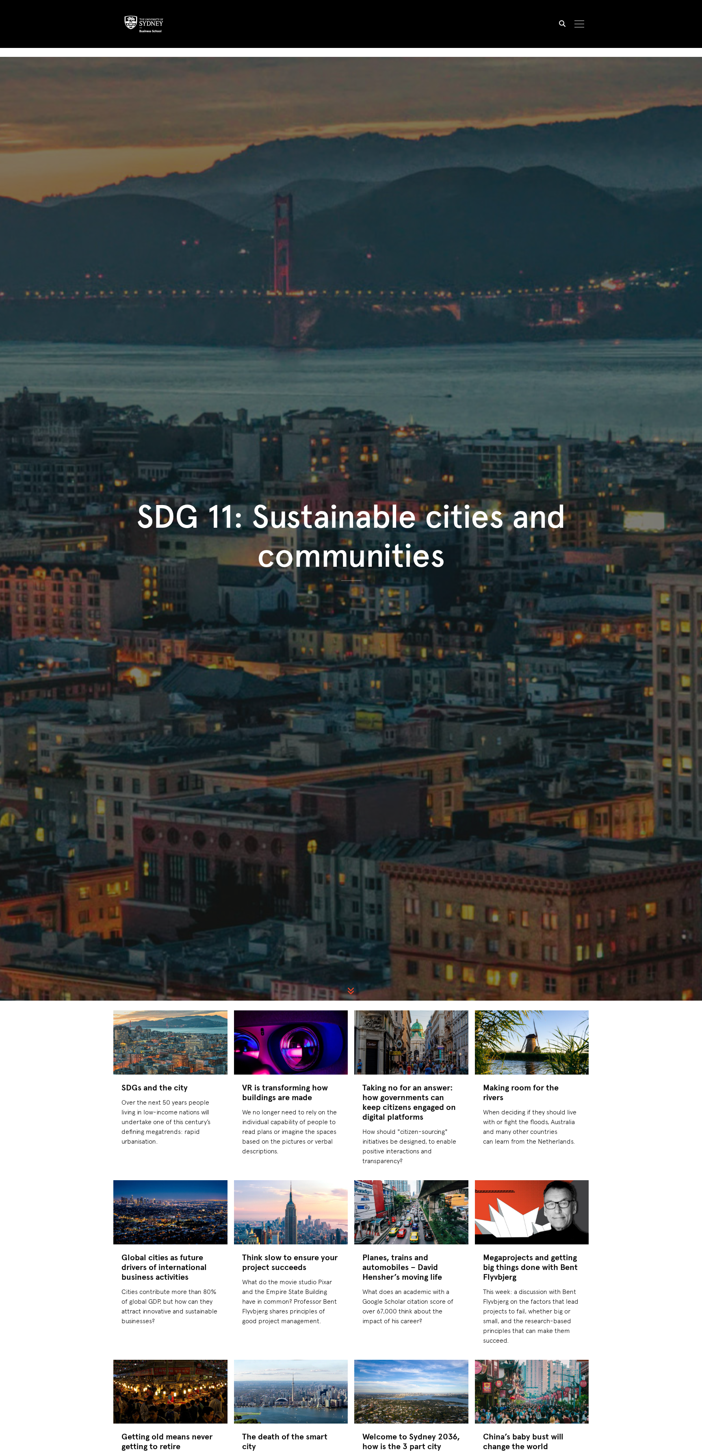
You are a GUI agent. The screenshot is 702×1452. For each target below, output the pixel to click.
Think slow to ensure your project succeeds (290, 1262)
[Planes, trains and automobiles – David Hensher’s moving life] (411, 1212)
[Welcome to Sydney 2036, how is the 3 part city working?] (411, 1392)
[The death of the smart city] (291, 1392)
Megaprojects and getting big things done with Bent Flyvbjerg (530, 1267)
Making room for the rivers (521, 1092)
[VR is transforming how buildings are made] (291, 1042)
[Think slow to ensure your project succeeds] (291, 1212)
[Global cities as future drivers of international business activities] (170, 1212)
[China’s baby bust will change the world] (532, 1392)
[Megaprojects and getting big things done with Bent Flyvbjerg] (532, 1212)
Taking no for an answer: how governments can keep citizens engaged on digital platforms (409, 1102)
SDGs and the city (154, 1087)
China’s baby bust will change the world (523, 1441)
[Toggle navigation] (579, 24)
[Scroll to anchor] (351, 991)
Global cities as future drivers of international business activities (164, 1267)
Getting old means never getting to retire (166, 1441)
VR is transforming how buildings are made (285, 1092)
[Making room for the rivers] (532, 1042)
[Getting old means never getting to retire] (170, 1392)
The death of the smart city (284, 1441)
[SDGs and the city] (170, 1042)
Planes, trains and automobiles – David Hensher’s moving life (402, 1267)
